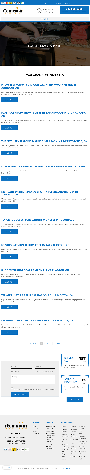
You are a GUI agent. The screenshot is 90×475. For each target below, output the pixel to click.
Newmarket (65, 442)
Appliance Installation (50, 447)
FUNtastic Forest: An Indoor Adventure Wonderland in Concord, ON (38, 87)
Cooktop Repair (51, 444)
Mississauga (74, 429)
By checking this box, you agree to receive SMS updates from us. (35, 389)
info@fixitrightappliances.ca (16, 437)
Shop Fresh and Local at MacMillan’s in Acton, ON (35, 270)
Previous (33, 344)
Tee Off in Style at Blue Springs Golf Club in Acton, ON (37, 295)
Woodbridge (65, 437)
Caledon (73, 449)
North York (65, 444)
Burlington (83, 438)
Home (34, 426)
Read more (9, 100)
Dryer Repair (51, 426)
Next (59, 344)
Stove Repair (51, 433)
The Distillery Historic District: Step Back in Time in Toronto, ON (44, 141)
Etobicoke (64, 429)
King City (64, 439)
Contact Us (36, 433)
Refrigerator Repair (50, 436)
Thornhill (64, 432)
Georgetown (74, 439)
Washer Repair (51, 429)
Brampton (74, 437)
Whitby (82, 459)
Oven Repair (51, 431)
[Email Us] (8, 467)
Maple (63, 456)
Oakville (73, 432)
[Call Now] (4, 467)
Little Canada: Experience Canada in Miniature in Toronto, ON (43, 166)
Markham (64, 434)
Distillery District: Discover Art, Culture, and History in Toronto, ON (39, 193)
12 (54, 344)
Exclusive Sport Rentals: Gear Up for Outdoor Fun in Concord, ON (43, 115)
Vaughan (64, 454)
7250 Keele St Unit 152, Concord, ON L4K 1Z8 (16, 442)
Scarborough (65, 447)
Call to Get (75, 399)
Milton (73, 434)
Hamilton (73, 426)
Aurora (64, 459)
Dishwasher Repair (50, 441)
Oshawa (82, 456)
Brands (35, 431)
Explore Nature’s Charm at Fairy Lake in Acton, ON (35, 245)
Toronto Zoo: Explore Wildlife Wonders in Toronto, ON (38, 220)
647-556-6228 (74, 8)
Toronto (64, 426)
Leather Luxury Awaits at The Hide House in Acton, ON (37, 320)
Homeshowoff (67, 468)
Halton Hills (73, 443)
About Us (35, 429)
